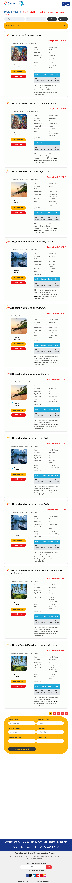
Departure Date (44, 720)
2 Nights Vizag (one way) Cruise (25, 35)
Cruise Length (14, 728)
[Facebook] (27, 876)
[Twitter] (30, 876)
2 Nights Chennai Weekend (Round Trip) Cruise (33, 103)
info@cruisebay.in (57, 842)
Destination (13, 720)
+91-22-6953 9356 (48, 847)
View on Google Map (36, 858)
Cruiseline (41, 728)
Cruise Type (42, 737)
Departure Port (15, 737)
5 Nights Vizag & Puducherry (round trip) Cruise (33, 645)
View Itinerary (18, 71)
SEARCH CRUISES (21, 749)
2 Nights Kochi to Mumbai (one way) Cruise (31, 242)
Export (64, 19)
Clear (52, 19)
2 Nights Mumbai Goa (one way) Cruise (29, 172)
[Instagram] (44, 876)
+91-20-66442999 (31, 842)
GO (49, 867)
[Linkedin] (34, 876)
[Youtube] (37, 876)
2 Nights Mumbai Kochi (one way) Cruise (30, 438)
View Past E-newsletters (36, 871)
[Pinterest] (41, 876)
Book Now (18, 76)
